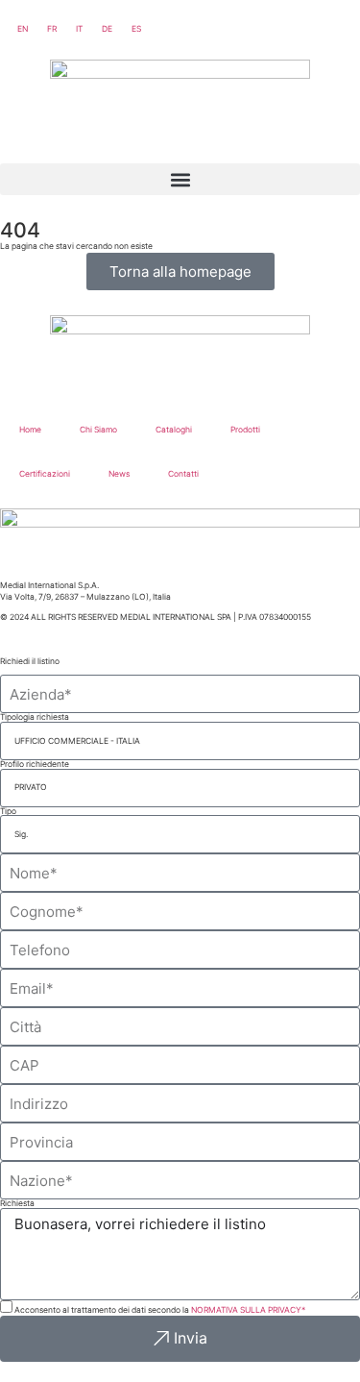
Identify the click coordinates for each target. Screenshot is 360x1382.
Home (30, 429)
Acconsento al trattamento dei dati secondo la (159, 1310)
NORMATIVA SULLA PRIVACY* (248, 1310)
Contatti (183, 474)
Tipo (8, 811)
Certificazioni (44, 474)
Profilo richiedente (34, 764)
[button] (180, 179)
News (119, 474)
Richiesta (17, 1203)
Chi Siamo (98, 429)
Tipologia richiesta (34, 717)
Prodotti (245, 429)
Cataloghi (174, 429)
